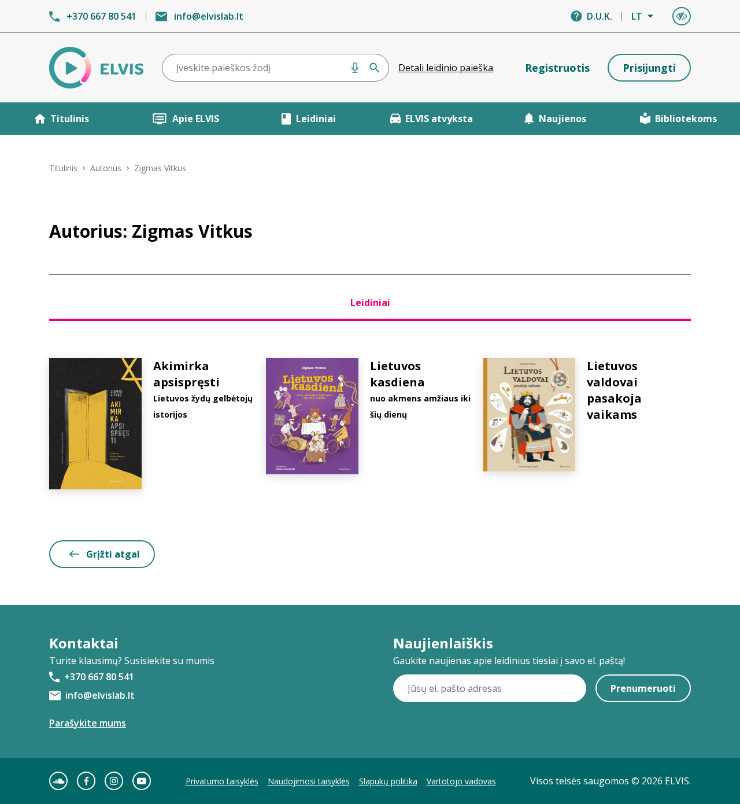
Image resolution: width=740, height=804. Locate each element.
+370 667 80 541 (101, 16)
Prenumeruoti (643, 688)
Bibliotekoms (686, 118)
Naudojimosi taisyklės (309, 781)
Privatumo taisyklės (222, 781)
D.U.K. (599, 16)
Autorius (105, 168)
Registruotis (557, 68)
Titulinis (69, 118)
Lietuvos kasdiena (397, 374)
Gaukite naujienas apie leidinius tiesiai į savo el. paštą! (509, 660)
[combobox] (276, 68)
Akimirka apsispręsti (186, 374)
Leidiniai (316, 118)
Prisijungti (649, 68)
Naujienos (562, 118)
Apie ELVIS (195, 118)
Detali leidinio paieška (445, 67)
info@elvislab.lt (208, 16)
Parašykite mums (87, 723)
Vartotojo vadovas (461, 781)
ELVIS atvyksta (439, 118)
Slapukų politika (388, 781)
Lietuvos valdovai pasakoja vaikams (614, 390)
